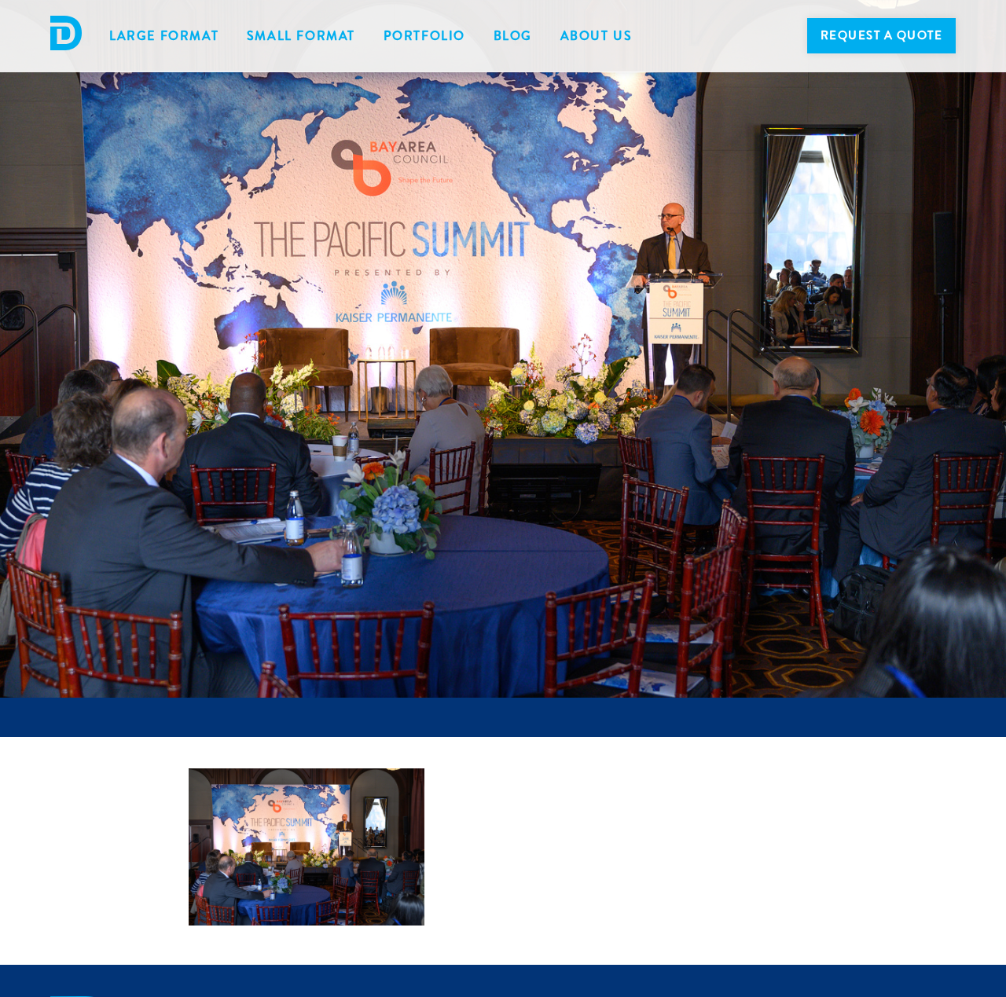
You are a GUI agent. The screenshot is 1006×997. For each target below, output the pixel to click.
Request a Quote (882, 35)
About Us (596, 36)
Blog (513, 36)
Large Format (163, 36)
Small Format (301, 36)
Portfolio (424, 36)
